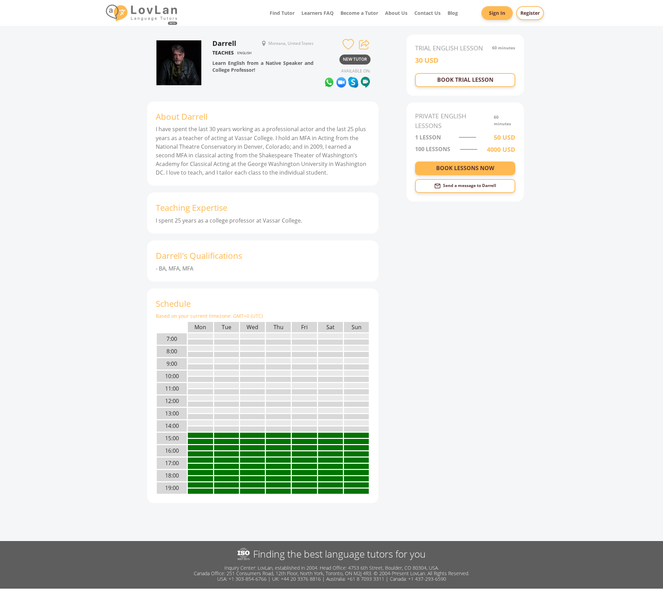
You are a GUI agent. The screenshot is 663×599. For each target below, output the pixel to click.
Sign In (497, 13)
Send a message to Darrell (469, 185)
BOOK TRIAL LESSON (465, 80)
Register (530, 13)
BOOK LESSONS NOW (465, 168)
